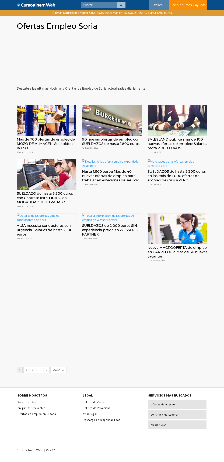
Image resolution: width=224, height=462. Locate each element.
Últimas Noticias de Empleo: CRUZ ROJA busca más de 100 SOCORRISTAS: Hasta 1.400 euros (112, 13)
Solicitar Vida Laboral (164, 414)
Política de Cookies (95, 402)
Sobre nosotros (28, 402)
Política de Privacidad (97, 408)
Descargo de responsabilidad (101, 419)
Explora (158, 5)
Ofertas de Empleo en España (37, 414)
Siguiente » (58, 369)
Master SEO (158, 424)
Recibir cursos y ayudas (188, 5)
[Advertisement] (112, 59)
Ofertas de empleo (163, 404)
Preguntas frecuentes (31, 408)
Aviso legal (90, 414)
